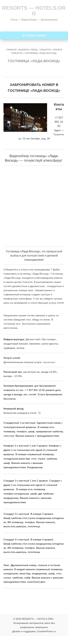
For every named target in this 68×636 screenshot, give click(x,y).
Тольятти (45, 49)
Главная (11, 49)
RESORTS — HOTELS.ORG (34, 10)
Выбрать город (28, 49)
